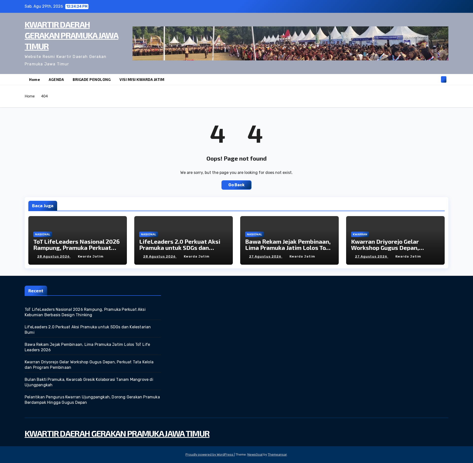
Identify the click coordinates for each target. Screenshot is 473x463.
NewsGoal (255, 454)
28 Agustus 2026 (54, 256)
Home (34, 79)
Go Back (236, 185)
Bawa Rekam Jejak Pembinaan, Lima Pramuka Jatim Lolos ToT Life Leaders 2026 (288, 247)
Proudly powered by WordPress (210, 454)
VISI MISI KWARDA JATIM (141, 79)
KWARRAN (360, 234)
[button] (435, 79)
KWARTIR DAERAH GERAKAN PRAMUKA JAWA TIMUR (71, 35)
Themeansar (277, 454)
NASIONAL (42, 234)
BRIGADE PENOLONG (92, 79)
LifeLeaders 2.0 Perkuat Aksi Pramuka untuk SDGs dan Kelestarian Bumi (179, 247)
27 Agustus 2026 (265, 256)
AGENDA (56, 79)
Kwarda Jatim (90, 256)
